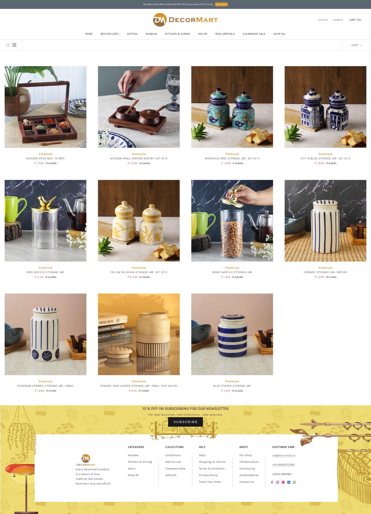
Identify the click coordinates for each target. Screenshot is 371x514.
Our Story (245, 455)
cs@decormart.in (283, 455)
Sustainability (249, 475)
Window (151, 33)
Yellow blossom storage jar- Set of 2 (139, 272)
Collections (173, 455)
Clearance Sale (254, 33)
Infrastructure (249, 461)
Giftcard (170, 475)
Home (89, 33)
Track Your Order (210, 482)
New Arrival (173, 461)
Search (338, 20)
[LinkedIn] (288, 482)
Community (247, 468)
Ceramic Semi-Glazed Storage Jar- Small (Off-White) (139, 385)
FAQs (202, 455)
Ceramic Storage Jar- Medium (325, 272)
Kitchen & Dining (177, 33)
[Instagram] (277, 482)
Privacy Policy (208, 475)
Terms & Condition (212, 468)
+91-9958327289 (283, 464)
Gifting (132, 33)
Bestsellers (110, 33)
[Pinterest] (283, 482)
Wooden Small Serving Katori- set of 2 (139, 158)
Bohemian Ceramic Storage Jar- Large (45, 385)
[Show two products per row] (7, 45)
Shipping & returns (212, 461)
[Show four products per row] (14, 45)
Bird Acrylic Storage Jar (45, 272)
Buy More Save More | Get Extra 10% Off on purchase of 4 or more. (178, 4)
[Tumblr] (294, 482)
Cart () (355, 19)
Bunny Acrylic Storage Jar (232, 272)
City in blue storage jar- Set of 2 (325, 158)
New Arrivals (225, 33)
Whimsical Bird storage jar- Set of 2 (232, 158)
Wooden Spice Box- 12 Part (45, 158)
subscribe (186, 422)
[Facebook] (272, 482)
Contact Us (246, 482)
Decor (203, 33)
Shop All (133, 475)
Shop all (280, 33)
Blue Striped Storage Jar (232, 385)
